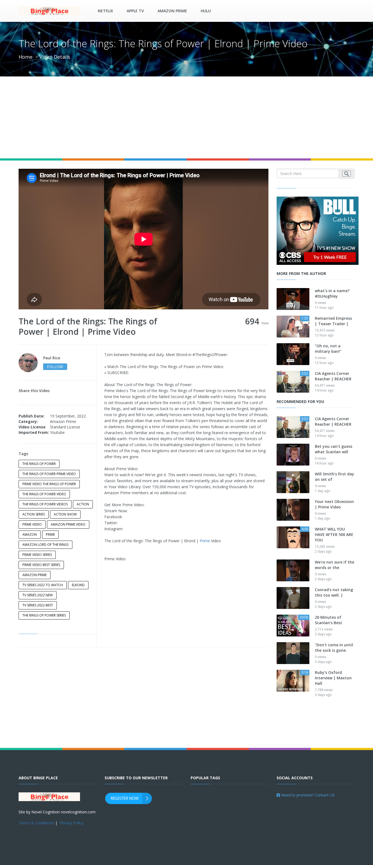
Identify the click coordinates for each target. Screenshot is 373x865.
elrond (78, 585)
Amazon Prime (172, 10)
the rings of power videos (45, 504)
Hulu (206, 10)
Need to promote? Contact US (307, 795)
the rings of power (39, 463)
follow (55, 366)
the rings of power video (44, 494)
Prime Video (32, 524)
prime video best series (41, 564)
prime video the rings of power (49, 484)
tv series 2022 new (37, 595)
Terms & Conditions (36, 822)
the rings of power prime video (49, 474)
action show (65, 514)
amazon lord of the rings (45, 544)
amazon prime (34, 575)
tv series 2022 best (37, 605)
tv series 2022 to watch (42, 585)
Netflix (105, 10)
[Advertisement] (186, 117)
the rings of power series (44, 615)
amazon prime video (68, 524)
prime (50, 534)
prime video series (37, 554)
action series (33, 514)
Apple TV (135, 10)
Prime (205, 540)
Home (25, 57)
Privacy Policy (72, 822)
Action (83, 504)
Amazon (29, 534)
